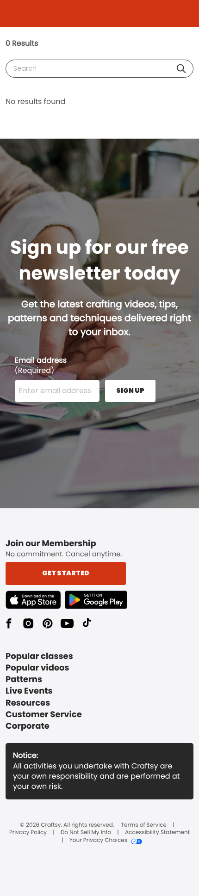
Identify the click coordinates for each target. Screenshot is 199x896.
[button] (181, 69)
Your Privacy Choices (98, 840)
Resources (28, 703)
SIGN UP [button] (130, 390)
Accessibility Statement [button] (157, 832)
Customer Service (44, 714)
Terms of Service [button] (144, 825)
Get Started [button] (65, 573)
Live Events (29, 691)
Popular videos (37, 668)
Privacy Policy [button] (28, 832)
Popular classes (39, 656)
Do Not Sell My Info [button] (86, 832)
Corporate (28, 726)
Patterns (24, 679)
